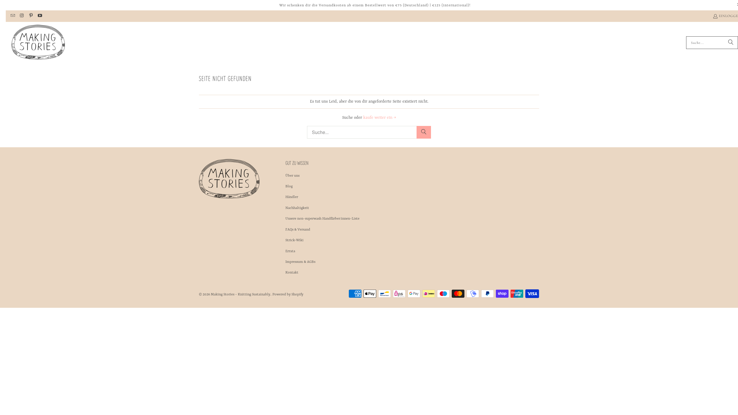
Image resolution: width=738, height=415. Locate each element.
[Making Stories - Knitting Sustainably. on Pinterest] (30, 16)
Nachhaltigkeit (297, 208)
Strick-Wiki (294, 240)
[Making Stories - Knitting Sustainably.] (38, 43)
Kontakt (291, 273)
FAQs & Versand (297, 230)
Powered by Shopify (287, 295)
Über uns (292, 176)
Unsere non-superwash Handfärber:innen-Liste (322, 219)
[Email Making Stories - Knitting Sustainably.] (12, 16)
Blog (289, 186)
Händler (291, 197)
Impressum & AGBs (300, 262)
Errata (290, 251)
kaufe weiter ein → (379, 117)
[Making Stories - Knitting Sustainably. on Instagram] (21, 16)
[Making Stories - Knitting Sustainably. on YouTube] (39, 16)
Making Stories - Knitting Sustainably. (241, 295)
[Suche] (731, 42)
